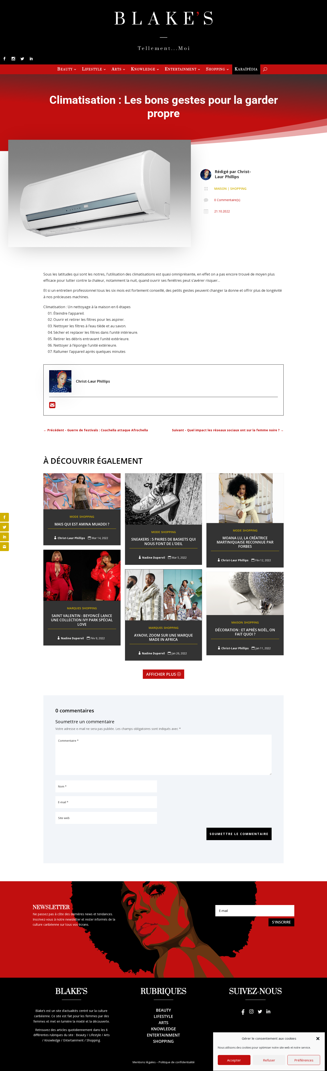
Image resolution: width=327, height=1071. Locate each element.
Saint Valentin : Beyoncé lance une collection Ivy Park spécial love (82, 620)
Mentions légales (144, 1062)
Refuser (269, 1060)
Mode (74, 517)
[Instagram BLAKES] (251, 1013)
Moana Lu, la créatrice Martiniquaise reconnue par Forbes (245, 542)
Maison (220, 188)
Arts (117, 70)
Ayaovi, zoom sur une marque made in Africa (163, 637)
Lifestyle (92, 70)
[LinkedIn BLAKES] (268, 1013)
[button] (318, 1038)
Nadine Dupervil (153, 557)
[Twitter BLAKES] (259, 1013)
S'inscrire (281, 922)
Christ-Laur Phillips (233, 174)
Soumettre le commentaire (239, 834)
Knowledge (143, 70)
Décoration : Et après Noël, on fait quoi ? (245, 632)
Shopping (215, 70)
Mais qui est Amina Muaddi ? (81, 524)
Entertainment (181, 70)
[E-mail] (52, 406)
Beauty (65, 70)
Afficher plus (161, 674)
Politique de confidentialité (177, 1062)
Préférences (303, 1060)
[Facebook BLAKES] (243, 1013)
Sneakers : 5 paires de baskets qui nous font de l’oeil (163, 541)
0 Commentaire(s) (227, 200)
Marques (74, 608)
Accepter (234, 1060)
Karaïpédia (246, 70)
